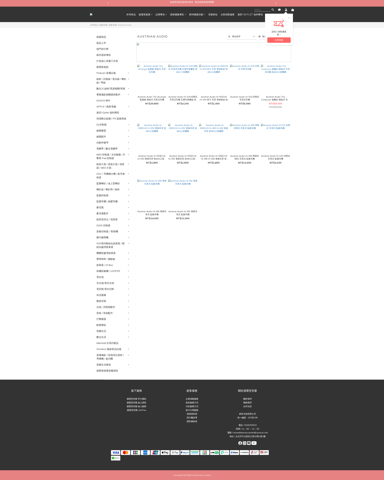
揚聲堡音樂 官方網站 (136, 398)
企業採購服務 (228, 14)
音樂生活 (101, 331)
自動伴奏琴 (102, 142)
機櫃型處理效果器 (106, 252)
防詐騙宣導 (192, 417)
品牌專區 (160, 14)
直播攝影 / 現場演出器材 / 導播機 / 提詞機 (110, 357)
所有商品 (131, 14)
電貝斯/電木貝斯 (105, 288)
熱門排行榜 (102, 48)
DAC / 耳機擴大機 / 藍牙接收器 (110, 175)
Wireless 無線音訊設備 (108, 349)
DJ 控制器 (101, 124)
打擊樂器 (101, 319)
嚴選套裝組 (102, 66)
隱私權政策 (192, 421)
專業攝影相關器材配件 (108, 94)
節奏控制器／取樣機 (107, 231)
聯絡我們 (247, 402)
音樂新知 (213, 14)
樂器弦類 (101, 300)
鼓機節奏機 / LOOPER (108, 270)
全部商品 (94, 25)
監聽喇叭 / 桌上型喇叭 (108, 183)
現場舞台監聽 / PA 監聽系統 (111, 118)
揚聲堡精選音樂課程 (107, 370)
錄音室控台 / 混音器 (107, 219)
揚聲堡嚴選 (144, 14)
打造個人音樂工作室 (107, 60)
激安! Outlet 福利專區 (107, 112)
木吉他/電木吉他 (105, 282)
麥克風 (100, 207)
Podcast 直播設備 (106, 72)
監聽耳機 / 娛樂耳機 (107, 25)
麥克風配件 (102, 213)
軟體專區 (101, 325)
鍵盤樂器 (101, 130)
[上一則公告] (108, 3)
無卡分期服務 (192, 410)
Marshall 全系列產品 (107, 343)
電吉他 (100, 276)
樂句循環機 (102, 237)
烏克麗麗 (101, 294)
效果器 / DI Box (104, 264)
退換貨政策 (192, 413)
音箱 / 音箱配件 (104, 312)
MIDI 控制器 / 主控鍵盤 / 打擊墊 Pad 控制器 (110, 156)
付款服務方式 (192, 406)
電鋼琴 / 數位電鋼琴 (107, 148)
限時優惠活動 (196, 14)
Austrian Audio (125, 25)
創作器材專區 (103, 54)
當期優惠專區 (177, 14)
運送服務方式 (192, 402)
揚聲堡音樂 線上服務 (136, 406)
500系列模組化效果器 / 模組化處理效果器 (110, 245)
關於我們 (247, 398)
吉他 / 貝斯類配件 (105, 306)
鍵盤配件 (101, 136)
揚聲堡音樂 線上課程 (136, 402)
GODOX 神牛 (103, 100)
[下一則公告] (276, 3)
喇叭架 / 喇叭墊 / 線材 (108, 189)
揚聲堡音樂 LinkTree (136, 410)
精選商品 (101, 36)
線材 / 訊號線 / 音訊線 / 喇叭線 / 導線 (111, 80)
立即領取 (279, 40)
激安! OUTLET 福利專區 (250, 14)
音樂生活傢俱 (103, 364)
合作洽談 (247, 406)
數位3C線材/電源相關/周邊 (110, 88)
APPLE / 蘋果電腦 (106, 106)
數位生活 (101, 337)
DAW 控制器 (103, 225)
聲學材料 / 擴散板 (105, 258)
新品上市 (101, 42)
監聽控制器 (102, 195)
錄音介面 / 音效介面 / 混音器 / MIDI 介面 (110, 166)
